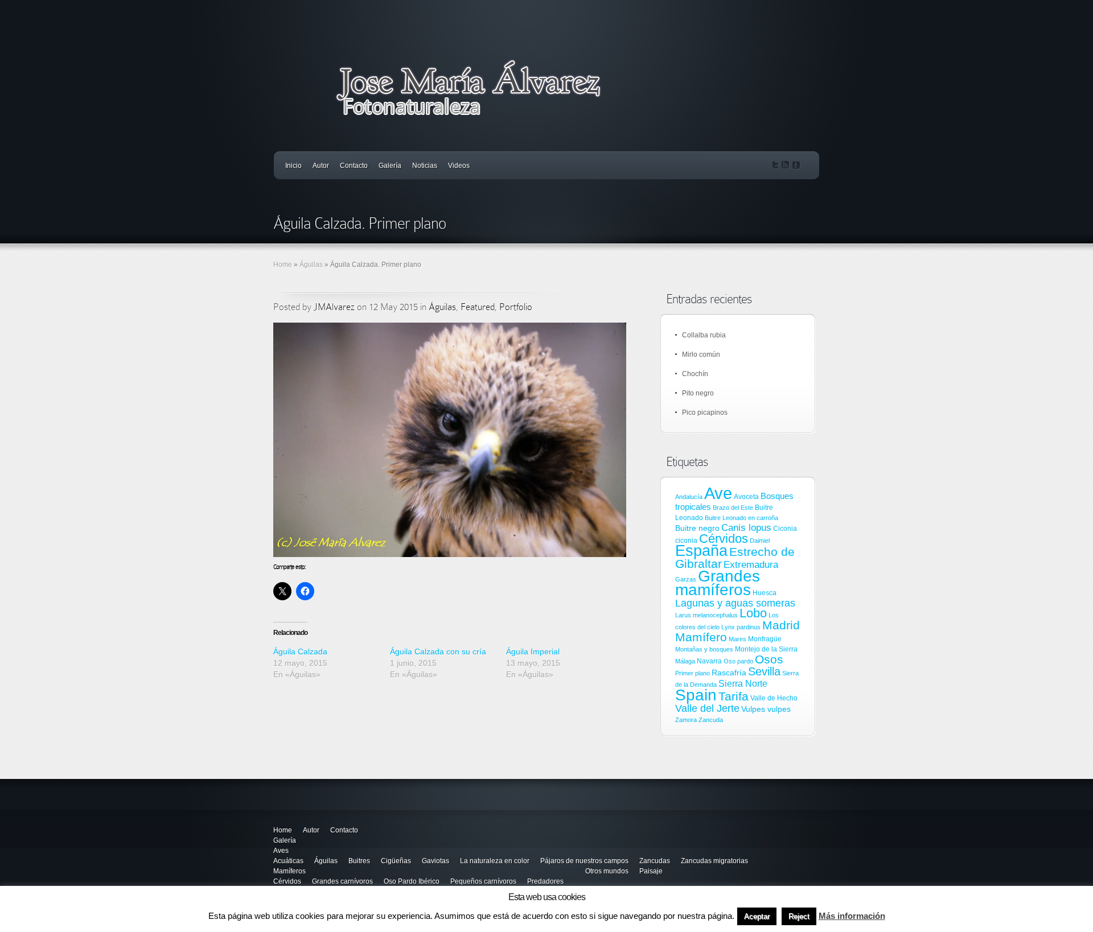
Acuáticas (288, 861)
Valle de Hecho (774, 698)
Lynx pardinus (741, 627)
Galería (390, 166)
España (701, 550)
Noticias (424, 166)
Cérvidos (723, 538)
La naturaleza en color (494, 861)
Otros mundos (606, 871)
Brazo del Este (733, 507)
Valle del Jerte (707, 708)
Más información (852, 916)
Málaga (685, 661)
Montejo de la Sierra (766, 649)
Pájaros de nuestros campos (584, 861)
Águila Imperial (533, 651)
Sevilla (764, 671)
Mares (737, 639)
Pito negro (698, 393)
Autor (321, 166)
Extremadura (751, 564)
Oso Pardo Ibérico (411, 881)
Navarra (709, 661)
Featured (478, 307)
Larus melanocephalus (706, 615)
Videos (459, 166)
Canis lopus (746, 527)
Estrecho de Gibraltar (735, 558)
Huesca (764, 593)
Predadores (545, 881)
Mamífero (701, 637)
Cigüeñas (396, 861)
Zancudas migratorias (714, 861)
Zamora (686, 719)
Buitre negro (697, 528)
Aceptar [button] (757, 916)
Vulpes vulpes (766, 709)
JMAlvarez (334, 307)
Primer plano (692, 673)
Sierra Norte (742, 683)
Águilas (311, 265)
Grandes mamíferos (717, 583)
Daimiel (760, 540)
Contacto (354, 166)
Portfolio (515, 307)
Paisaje (651, 871)
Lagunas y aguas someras (735, 603)
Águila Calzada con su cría (438, 651)
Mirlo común (701, 354)
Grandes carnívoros (342, 881)
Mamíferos (289, 871)
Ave (718, 493)
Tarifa (733, 696)
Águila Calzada (300, 651)
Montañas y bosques (704, 649)
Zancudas (654, 861)
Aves (281, 851)
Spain (696, 695)
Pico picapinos (705, 412)
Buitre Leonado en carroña (741, 517)
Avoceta (746, 497)
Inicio (293, 166)
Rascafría (729, 672)
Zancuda (710, 719)
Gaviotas (435, 861)
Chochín (695, 374)
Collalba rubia (704, 335)
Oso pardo (738, 661)
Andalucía (688, 496)
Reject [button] (799, 916)
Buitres (359, 861)
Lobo (753, 613)
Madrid (781, 625)
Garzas (685, 579)
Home (282, 265)
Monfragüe (765, 639)
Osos (769, 659)
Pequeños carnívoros (483, 881)
